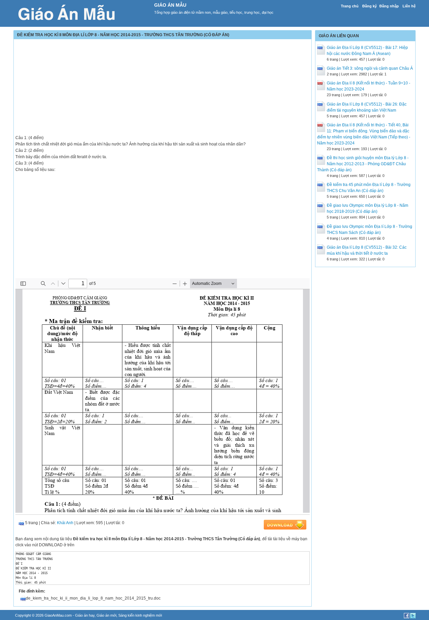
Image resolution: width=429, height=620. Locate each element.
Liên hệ (409, 6)
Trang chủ (350, 6)
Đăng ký (369, 6)
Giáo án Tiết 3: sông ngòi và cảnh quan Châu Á (370, 68)
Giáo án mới (106, 615)
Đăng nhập (389, 6)
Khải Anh (65, 522)
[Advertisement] (162, 88)
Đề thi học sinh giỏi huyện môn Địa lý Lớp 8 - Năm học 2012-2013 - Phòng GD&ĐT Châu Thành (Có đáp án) (363, 164)
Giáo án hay (85, 615)
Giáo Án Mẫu (170, 5)
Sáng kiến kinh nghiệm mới (140, 615)
